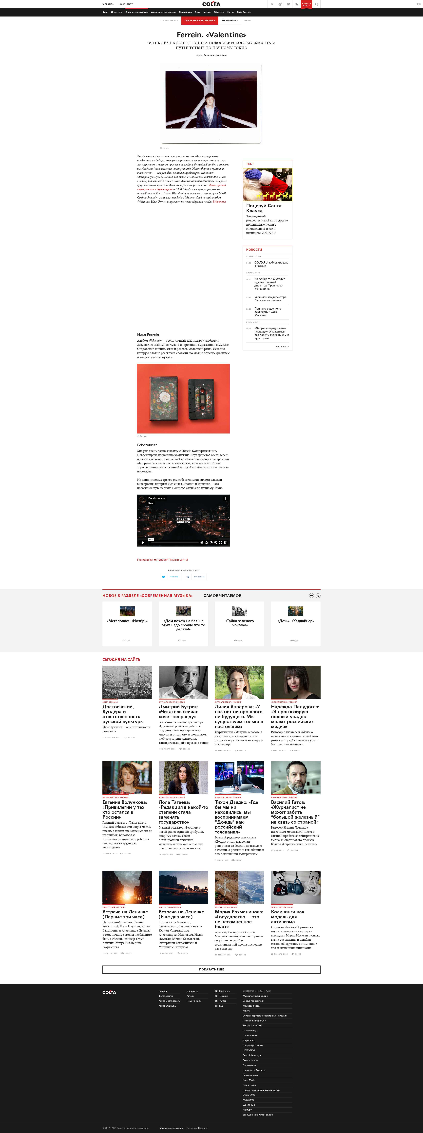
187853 (184, 953)
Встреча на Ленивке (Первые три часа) (125, 914)
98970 (297, 750)
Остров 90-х (249, 1095)
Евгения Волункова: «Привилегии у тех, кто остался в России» (124, 810)
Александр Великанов (215, 55)
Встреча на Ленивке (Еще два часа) (181, 914)
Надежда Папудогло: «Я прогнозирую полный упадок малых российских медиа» (295, 716)
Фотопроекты (166, 996)
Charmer (202, 1128)
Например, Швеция (253, 1045)
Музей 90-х (248, 1100)
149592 (127, 853)
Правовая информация (171, 1128)
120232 (242, 955)
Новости (163, 991)
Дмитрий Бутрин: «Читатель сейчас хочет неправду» (178, 711)
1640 (127, 641)
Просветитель (250, 1035)
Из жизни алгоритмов (254, 1021)
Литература (185, 12)
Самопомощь (250, 1031)
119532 (242, 750)
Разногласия (249, 1085)
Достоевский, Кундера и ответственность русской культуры (123, 714)
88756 (238, 860)
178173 (128, 953)
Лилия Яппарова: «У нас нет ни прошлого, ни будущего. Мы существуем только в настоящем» (239, 716)
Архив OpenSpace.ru (169, 1001)
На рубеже (248, 1040)
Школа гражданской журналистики (261, 1090)
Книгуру (247, 1110)
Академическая (163, 12)
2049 (296, 641)
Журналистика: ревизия (172, 702)
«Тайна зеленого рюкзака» (239, 623)
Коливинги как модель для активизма (288, 917)
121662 (131, 737)
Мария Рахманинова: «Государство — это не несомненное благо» (239, 919)
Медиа (207, 12)
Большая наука (250, 1075)
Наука (230, 12)
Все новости (282, 347)
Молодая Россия (252, 1006)
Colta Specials (244, 12)
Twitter (222, 1001)
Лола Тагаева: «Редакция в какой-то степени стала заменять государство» (183, 812)
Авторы (190, 996)
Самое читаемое (222, 596)
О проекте (108, 4)
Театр (197, 12)
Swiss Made (249, 1080)
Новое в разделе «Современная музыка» (147, 596)
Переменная (249, 1065)
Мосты (246, 1011)
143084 (294, 850)
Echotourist (219, 201)
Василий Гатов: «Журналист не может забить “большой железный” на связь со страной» (295, 812)
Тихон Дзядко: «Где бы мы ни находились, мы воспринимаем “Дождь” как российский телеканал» (236, 817)
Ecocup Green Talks (252, 1026)
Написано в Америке (254, 1070)
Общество (218, 12)
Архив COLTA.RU (167, 1006)
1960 (240, 641)
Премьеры (229, 20)
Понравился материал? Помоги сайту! (162, 559)
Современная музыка (200, 20)
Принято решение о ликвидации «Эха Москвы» (267, 312)
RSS (221, 1006)
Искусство (116, 12)
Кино (105, 12)
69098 (298, 954)
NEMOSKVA (249, 1050)
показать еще (211, 969)
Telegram (223, 996)
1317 (184, 641)
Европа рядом (250, 1060)
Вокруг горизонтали (113, 907)
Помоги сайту (125, 4)
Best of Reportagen (252, 1055)
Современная (136, 12)
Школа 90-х (249, 1105)
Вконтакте (224, 991)
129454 (184, 854)
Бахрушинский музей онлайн (258, 1115)
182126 (186, 749)
